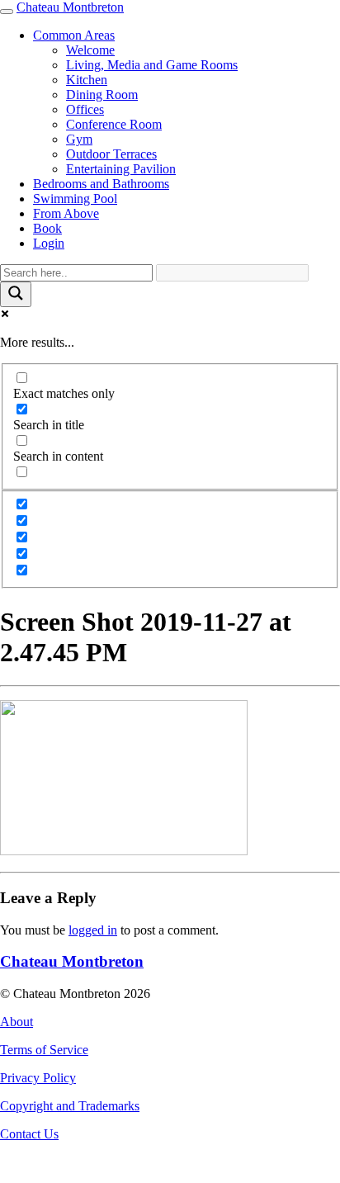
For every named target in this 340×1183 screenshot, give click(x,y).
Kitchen (86, 80)
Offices (85, 109)
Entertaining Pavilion (121, 169)
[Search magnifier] (15, 294)
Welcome (90, 50)
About (16, 1022)
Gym (79, 139)
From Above (66, 213)
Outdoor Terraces (111, 154)
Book (47, 228)
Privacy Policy (38, 1078)
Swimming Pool (75, 199)
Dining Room (102, 95)
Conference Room (114, 124)
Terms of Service (44, 1050)
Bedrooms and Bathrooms (101, 184)
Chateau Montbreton (70, 7)
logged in (92, 930)
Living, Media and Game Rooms (152, 65)
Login (48, 243)
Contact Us (29, 1134)
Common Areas (74, 35)
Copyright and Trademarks (69, 1106)
